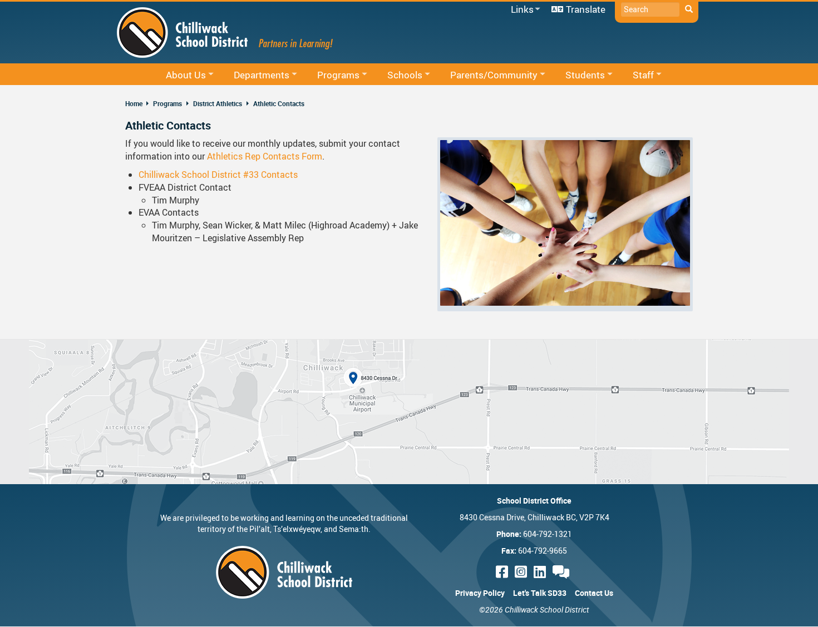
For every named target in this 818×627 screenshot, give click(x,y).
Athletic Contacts (278, 103)
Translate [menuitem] (585, 9)
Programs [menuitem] (331, 75)
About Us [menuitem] (178, 75)
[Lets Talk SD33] (563, 572)
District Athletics (217, 103)
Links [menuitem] (520, 10)
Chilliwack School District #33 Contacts (218, 174)
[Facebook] (503, 572)
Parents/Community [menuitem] (487, 75)
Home (133, 103)
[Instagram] (522, 572)
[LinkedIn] (541, 572)
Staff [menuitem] (636, 75)
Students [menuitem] (578, 75)
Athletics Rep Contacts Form (264, 156)
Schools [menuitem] (397, 75)
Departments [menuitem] (254, 75)
